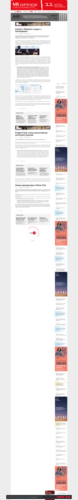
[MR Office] (39, 5)
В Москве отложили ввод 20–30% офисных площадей (60, 455)
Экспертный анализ (59, 453)
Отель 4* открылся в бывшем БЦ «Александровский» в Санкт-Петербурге (60, 394)
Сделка (57, 124)
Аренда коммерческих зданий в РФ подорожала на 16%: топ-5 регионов (60, 194)
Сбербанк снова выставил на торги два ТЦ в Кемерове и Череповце (61, 145)
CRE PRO (35, 11)
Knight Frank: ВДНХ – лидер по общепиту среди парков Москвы (32, 117)
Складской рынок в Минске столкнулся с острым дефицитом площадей (60, 379)
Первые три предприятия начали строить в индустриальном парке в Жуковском (60, 320)
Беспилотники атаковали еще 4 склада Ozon (60, 459)
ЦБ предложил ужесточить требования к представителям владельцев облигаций (60, 253)
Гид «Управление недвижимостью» (51, 11)
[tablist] (61, 83)
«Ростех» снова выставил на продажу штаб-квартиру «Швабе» (61, 334)
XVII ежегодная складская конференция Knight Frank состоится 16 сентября (43, 170)
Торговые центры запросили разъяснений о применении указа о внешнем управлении (61, 179)
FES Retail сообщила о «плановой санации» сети (60, 433)
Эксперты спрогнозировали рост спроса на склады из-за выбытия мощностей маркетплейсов (60, 314)
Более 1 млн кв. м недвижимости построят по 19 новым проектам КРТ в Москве (61, 464)
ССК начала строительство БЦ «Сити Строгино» (61, 183)
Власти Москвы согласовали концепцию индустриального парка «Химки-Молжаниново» (61, 248)
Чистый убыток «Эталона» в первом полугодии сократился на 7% (61, 136)
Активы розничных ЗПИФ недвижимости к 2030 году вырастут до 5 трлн (60, 258)
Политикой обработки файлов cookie (33, 497)
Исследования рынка (59, 85)
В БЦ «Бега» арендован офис (44, 218)
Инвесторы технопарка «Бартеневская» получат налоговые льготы (61, 131)
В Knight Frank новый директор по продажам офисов (32, 169)
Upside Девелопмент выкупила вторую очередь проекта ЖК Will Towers (60, 126)
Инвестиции (58, 186)
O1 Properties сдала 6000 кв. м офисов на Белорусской (21, 219)
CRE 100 (29, 11)
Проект (57, 129)
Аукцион (57, 333)
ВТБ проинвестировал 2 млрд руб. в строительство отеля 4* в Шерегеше (61, 141)
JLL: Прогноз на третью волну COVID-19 (43, 116)
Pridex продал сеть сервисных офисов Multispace (60, 437)
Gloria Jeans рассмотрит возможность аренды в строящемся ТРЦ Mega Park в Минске (61, 339)
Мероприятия (39, 11)
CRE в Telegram (58, 214)
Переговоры (57, 337)
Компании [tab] (64, 83)
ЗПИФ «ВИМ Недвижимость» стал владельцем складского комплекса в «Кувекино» (61, 389)
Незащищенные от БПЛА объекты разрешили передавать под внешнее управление (61, 424)
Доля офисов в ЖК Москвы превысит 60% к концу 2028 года (61, 199)
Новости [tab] (58, 83)
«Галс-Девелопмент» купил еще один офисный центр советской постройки (60, 329)
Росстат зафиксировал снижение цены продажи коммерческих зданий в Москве (60, 265)
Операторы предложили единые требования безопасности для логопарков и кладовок (60, 374)
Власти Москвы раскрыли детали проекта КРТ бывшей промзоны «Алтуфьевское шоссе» (60, 299)
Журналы (44, 11)
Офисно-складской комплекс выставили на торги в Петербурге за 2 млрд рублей (61, 442)
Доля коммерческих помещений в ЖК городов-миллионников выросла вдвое (60, 92)
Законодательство (58, 251)
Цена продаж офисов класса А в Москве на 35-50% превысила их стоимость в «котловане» (60, 188)
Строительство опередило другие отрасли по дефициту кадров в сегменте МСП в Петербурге (60, 270)
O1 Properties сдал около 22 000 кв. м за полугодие (32, 219)
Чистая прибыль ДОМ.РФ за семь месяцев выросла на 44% (60, 344)
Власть (57, 372)
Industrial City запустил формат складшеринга (60, 208)
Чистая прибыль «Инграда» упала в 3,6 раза (60, 97)
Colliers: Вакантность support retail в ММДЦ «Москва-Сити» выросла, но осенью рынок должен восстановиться (20, 117)
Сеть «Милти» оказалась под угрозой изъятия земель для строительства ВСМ (60, 213)
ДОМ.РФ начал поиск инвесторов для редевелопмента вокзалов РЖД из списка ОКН (61, 494)
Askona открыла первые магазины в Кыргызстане (61, 429)
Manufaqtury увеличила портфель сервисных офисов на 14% (60, 304)
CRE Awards (25, 11)
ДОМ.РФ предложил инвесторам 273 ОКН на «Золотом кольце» (61, 446)
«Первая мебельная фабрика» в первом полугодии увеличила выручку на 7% (60, 309)
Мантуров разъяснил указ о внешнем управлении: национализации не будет (59, 384)
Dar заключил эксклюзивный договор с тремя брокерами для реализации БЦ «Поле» (61, 203)
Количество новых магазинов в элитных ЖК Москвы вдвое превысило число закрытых (60, 87)
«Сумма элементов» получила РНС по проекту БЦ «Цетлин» (61, 174)
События (57, 392)
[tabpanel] (61, 292)
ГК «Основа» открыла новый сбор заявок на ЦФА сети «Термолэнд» (60, 324)
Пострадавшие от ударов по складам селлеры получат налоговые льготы (61, 451)
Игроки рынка (58, 95)
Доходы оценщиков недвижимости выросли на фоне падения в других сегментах (61, 219)
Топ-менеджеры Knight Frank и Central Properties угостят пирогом (20, 170)
